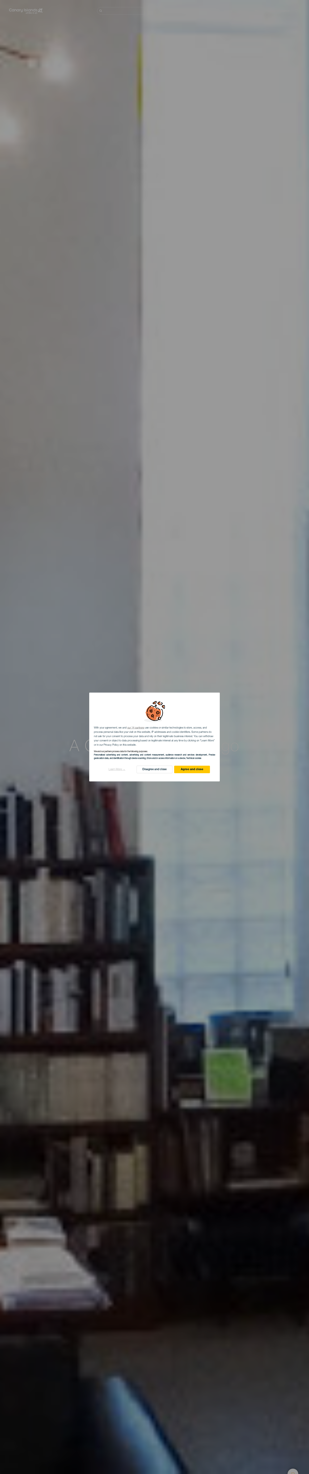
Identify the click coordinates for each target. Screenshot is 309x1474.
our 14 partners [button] (135, 728)
